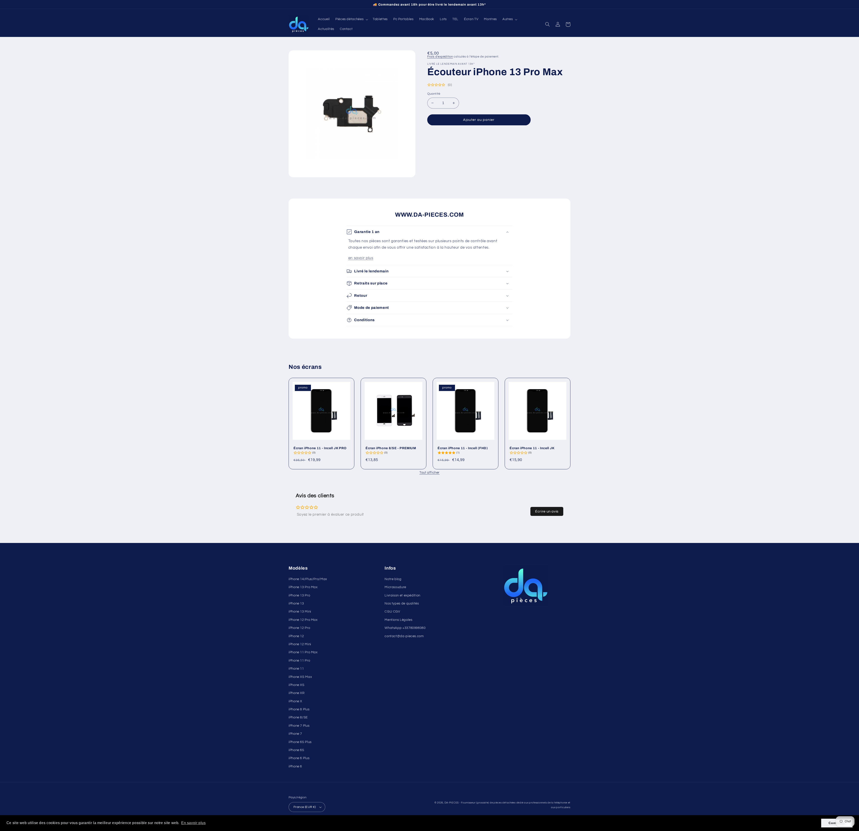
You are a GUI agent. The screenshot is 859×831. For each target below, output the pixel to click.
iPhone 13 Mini (300, 611)
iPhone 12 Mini (300, 644)
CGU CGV (392, 611)
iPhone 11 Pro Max (303, 652)
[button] (351, 19)
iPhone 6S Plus (300, 742)
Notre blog (393, 579)
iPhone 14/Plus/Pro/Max (308, 579)
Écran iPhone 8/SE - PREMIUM (391, 448)
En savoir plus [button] (193, 823)
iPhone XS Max (300, 677)
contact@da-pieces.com (404, 636)
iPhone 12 (296, 636)
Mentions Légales (398, 620)
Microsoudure (395, 587)
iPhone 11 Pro (299, 660)
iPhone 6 (295, 766)
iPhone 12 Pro (299, 628)
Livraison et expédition (402, 595)
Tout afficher (429, 472)
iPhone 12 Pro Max (303, 620)
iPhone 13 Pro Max (303, 587)
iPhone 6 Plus (299, 758)
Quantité (433, 93)
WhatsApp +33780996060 (405, 628)
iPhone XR (297, 693)
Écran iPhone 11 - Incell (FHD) (463, 448)
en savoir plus (360, 258)
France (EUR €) (304, 807)
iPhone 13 (296, 603)
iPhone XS (296, 685)
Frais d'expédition (440, 56)
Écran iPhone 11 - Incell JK (532, 448)
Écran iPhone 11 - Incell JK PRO (319, 448)
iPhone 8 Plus (299, 709)
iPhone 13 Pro (299, 595)
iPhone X (295, 701)
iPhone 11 (296, 668)
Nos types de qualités (402, 603)
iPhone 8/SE (298, 717)
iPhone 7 (295, 733)
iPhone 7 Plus (299, 725)
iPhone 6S (296, 750)
